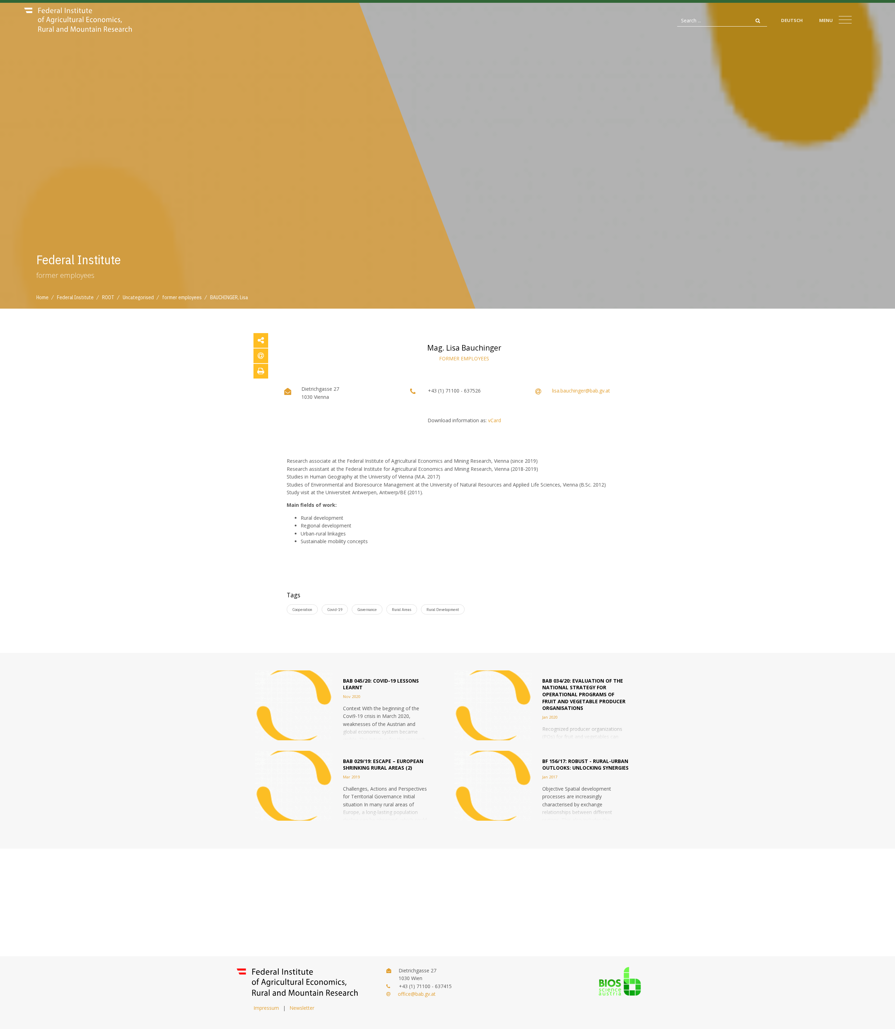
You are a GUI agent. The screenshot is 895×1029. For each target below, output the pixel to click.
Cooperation (302, 609)
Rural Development (443, 609)
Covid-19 (334, 609)
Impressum (266, 1008)
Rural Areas (401, 609)
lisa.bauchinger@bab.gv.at (581, 390)
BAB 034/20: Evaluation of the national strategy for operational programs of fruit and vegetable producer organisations (583, 694)
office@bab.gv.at (417, 994)
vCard (494, 420)
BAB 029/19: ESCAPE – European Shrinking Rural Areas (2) (383, 764)
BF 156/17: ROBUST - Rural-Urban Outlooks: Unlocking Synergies (585, 764)
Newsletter (301, 1008)
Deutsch (792, 20)
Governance (367, 609)
